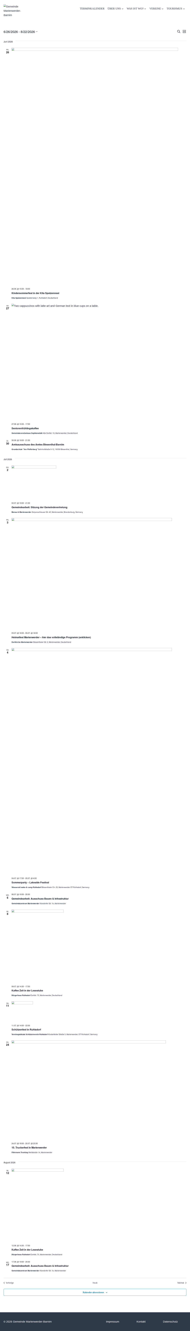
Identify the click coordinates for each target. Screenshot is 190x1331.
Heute (95, 1283)
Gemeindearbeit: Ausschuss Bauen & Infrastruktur (40, 898)
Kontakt (141, 1321)
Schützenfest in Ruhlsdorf (26, 1029)
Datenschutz (170, 1321)
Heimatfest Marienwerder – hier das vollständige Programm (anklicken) (51, 637)
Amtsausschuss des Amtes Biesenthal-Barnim (38, 444)
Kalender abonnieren (93, 1292)
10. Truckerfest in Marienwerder (29, 1147)
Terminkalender (92, 8)
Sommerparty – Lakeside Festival (30, 882)
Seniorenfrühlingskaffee (25, 428)
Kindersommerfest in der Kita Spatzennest (35, 293)
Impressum (112, 1321)
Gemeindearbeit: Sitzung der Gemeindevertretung (39, 507)
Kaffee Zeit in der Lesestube (27, 990)
